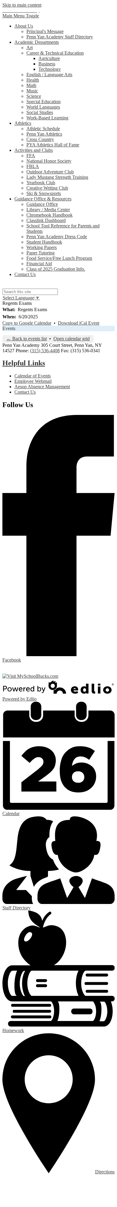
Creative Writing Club (47, 188)
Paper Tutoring (40, 252)
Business (46, 63)
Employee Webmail (33, 381)
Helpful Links (23, 363)
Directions (105, 1171)
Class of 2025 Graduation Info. (55, 269)
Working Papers (41, 247)
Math (31, 85)
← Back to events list (26, 338)
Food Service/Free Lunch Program (59, 258)
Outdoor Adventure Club (50, 171)
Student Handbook (44, 242)
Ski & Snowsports (43, 193)
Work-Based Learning (47, 117)
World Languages (43, 107)
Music (32, 90)
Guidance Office (42, 204)
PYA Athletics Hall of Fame (52, 144)
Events (8, 328)
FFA (30, 155)
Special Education (43, 101)
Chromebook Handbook (49, 215)
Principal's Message (45, 31)
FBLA (32, 166)
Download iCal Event (78, 323)
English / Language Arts (49, 74)
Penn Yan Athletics (44, 134)
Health (32, 80)
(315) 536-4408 (45, 350)
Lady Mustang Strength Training (57, 177)
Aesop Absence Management (42, 386)
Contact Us (25, 392)
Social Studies (39, 112)
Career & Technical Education (55, 53)
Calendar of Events (32, 375)
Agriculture (49, 58)
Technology (49, 69)
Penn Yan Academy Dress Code (56, 236)
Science (33, 96)
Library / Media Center (48, 209)
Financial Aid (39, 263)
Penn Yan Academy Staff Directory (59, 36)
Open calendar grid (71, 338)
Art (29, 47)
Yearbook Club (40, 182)
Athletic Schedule (43, 128)
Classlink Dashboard (46, 220)
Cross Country (40, 139)
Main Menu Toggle (20, 15)
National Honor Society (48, 161)
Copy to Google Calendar (26, 323)
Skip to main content (21, 5)
